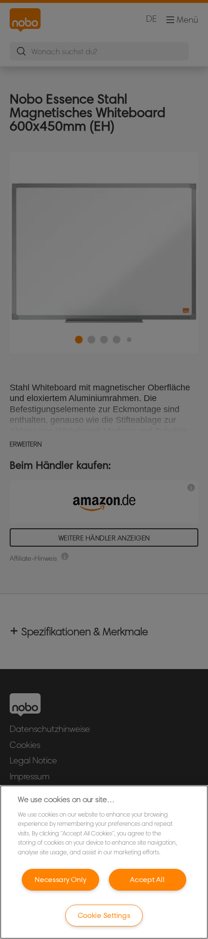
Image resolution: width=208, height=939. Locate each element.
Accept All (147, 879)
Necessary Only (60, 879)
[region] (104, 862)
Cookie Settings (104, 915)
